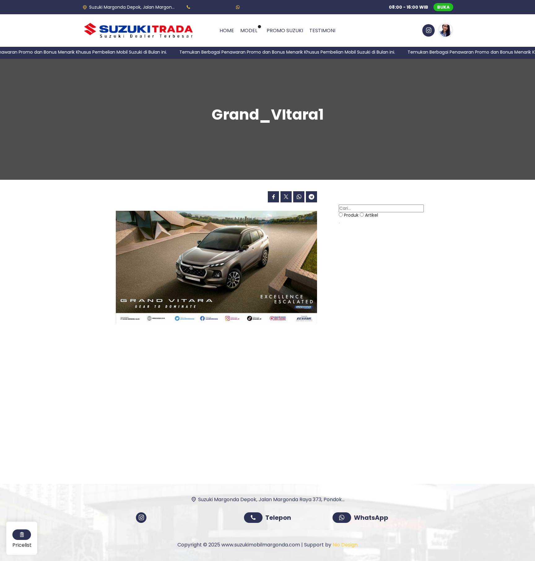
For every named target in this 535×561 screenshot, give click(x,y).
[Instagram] (427, 31)
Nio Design (345, 544)
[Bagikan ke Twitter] (286, 196)
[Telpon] (254, 518)
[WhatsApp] (343, 518)
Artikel (371, 215)
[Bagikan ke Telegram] (311, 196)
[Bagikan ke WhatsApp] (298, 196)
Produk (351, 215)
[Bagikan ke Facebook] (273, 196)
